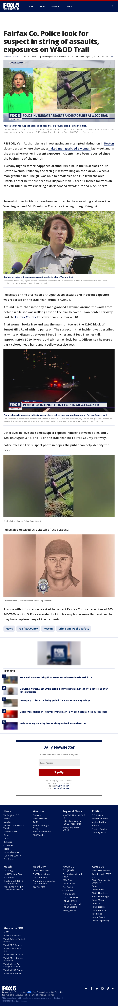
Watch (7, 866)
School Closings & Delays (41, 826)
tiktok (108, 988)
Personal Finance (11, 852)
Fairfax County (25, 317)
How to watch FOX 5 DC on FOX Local (13, 882)
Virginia (6, 818)
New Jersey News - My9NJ (71, 828)
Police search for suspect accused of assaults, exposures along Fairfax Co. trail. (45, 125)
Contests (96, 903)
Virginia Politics (99, 822)
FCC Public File (98, 906)
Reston (109, 143)
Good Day (39, 866)
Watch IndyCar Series (13, 954)
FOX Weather (39, 835)
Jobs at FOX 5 (98, 917)
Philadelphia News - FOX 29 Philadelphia (71, 822)
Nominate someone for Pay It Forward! (44, 882)
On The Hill (67, 890)
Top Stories (8, 859)
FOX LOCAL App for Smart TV (101, 881)
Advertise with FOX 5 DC (101, 875)
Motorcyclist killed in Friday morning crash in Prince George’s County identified (63, 711)
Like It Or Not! (69, 883)
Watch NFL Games (12, 935)
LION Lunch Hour (41, 870)
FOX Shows (8, 877)
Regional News (72, 811)
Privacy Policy (62, 785)
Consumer (8, 845)
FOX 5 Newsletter (100, 893)
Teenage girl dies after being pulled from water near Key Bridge (55, 700)
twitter (97, 988)
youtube (86, 988)
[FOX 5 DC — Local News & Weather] (12, 6)
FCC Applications (99, 910)
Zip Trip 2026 (39, 887)
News (34, 56)
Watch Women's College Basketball (12, 965)
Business (7, 842)
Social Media (98, 900)
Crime (6, 835)
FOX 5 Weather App (42, 831)
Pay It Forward (40, 877)
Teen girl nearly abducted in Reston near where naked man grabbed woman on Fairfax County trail (55, 415)
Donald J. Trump (99, 832)
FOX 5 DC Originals (68, 868)
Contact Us (97, 886)
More (69, 6)
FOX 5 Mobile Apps (101, 896)
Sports (6, 838)
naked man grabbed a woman (69, 148)
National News (10, 831)
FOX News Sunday (12, 855)
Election (95, 825)
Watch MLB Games (12, 945)
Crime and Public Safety (73, 628)
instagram (102, 988)
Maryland (7, 822)
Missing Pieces (69, 910)
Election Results (99, 829)
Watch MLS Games (12, 973)
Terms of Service (61, 788)
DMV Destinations (41, 874)
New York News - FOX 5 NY (73, 816)
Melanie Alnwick (12, 56)
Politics (96, 811)
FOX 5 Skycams (40, 818)
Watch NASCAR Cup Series (12, 949)
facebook (91, 988)
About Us (98, 866)
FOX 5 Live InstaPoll (101, 870)
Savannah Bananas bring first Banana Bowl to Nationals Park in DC (56, 677)
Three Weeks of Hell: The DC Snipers (72, 905)
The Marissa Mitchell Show (72, 875)
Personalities (98, 889)
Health (6, 848)
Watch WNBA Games (13, 970)
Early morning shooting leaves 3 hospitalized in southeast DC (53, 723)
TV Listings (8, 870)
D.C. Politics (97, 815)
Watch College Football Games (14, 940)
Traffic (36, 822)
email (113, 988)
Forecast (37, 815)
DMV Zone (67, 880)
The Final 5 (67, 887)
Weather (38, 811)
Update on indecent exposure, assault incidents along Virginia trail (38, 277)
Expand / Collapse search (113, 6)
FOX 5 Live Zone (70, 897)
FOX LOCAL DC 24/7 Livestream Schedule (13, 888)
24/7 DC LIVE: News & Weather (13, 826)
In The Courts (68, 894)
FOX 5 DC (25, 56)
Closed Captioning (100, 920)
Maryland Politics (100, 818)
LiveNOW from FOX (12, 874)
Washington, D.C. (11, 815)
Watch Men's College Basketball (13, 959)
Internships (97, 913)
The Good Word (69, 900)
